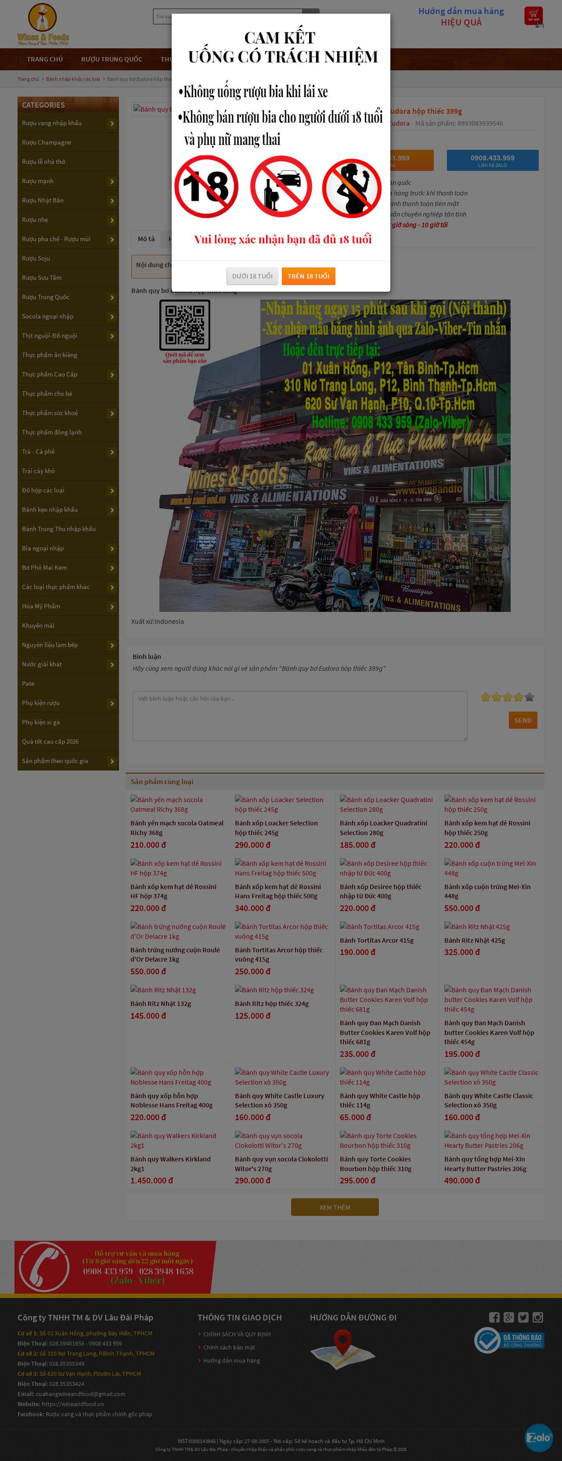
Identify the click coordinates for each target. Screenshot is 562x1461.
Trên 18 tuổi (309, 275)
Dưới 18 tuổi (252, 275)
